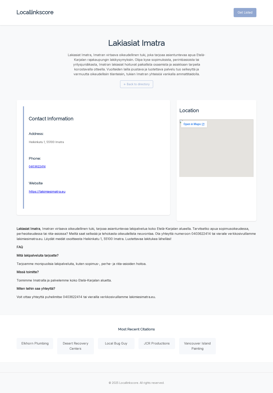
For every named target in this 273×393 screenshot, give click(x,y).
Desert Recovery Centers (75, 346)
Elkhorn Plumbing (35, 343)
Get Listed (245, 12)
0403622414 (37, 166)
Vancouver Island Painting (197, 346)
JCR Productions (157, 343)
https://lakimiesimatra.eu (47, 192)
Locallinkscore (35, 12)
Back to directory (137, 84)
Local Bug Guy (116, 343)
